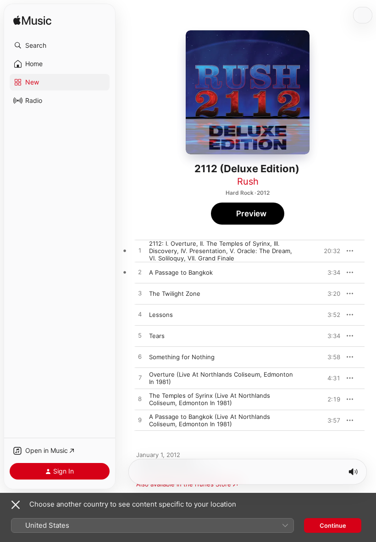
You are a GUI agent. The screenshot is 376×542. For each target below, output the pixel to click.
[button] (59, 45)
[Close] (15, 505)
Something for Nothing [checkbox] (182, 357)
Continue (333, 525)
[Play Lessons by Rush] (140, 315)
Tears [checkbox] (157, 335)
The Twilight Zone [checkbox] (174, 293)
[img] (32, 21)
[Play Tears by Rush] (140, 336)
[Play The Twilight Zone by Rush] (140, 293)
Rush (248, 181)
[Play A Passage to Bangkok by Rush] (140, 272)
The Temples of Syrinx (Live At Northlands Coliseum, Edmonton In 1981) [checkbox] (209, 399)
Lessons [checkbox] (161, 314)
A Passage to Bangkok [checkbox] (181, 272)
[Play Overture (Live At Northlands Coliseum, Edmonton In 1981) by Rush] (140, 378)
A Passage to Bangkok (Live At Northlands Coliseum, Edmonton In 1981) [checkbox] (209, 420)
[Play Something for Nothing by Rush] (140, 357)
